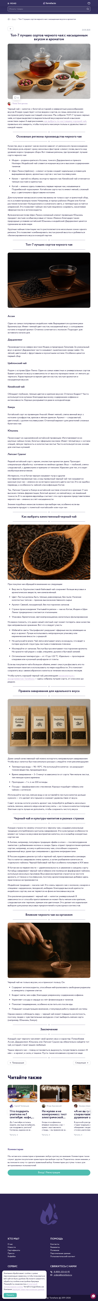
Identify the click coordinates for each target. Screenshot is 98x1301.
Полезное (54, 1250)
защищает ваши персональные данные (28, 1289)
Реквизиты (55, 1247)
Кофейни (12, 1257)
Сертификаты (14, 1250)
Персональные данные (60, 1253)
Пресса (11, 1253)
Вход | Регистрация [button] (49, 1172)
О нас (10, 1244)
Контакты (54, 1244)
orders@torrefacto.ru (62, 1275)
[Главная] (9, 19)
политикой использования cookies (20, 1285)
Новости (12, 1247)
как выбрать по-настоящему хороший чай (65, 121)
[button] (12, 3)
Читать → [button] (14, 1134)
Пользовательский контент (62, 1257)
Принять (10, 1295)
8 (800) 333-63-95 (61, 1272)
